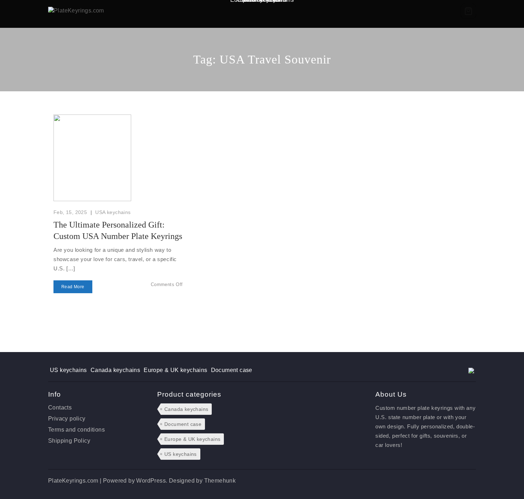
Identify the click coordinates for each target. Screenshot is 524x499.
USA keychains (112, 212)
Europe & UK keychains (175, 370)
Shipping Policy (69, 441)
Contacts (60, 407)
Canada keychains (115, 370)
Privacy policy (67, 419)
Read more (72, 286)
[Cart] (468, 11)
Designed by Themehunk (202, 481)
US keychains (68, 370)
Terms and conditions (76, 430)
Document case (231, 370)
